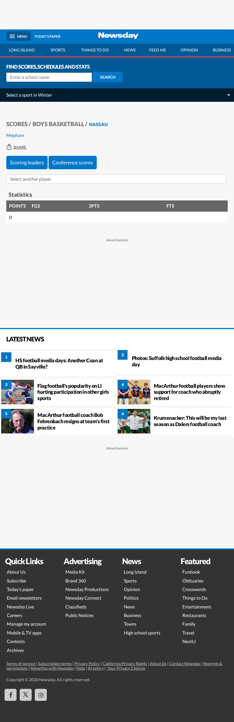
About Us (16, 571)
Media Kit (75, 571)
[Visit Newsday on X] (26, 695)
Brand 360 (75, 580)
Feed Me (157, 49)
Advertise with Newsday (52, 668)
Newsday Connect (83, 597)
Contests (16, 641)
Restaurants (194, 615)
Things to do (95, 49)
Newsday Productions (87, 589)
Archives (15, 650)
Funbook (191, 571)
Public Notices (79, 615)
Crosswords (194, 589)
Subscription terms (55, 663)
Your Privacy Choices (125, 668)
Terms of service (20, 663)
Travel (188, 632)
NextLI (189, 641)
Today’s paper (20, 589)
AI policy (96, 668)
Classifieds (75, 606)
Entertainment (196, 606)
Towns (130, 623)
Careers (14, 615)
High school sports (142, 632)
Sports (58, 49)
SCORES (17, 123)
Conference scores (72, 162)
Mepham (15, 135)
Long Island (22, 49)
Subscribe (16, 580)
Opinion (189, 49)
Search (108, 77)
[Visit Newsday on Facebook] (11, 695)
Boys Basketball (58, 123)
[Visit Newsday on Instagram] (41, 695)
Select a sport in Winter (29, 95)
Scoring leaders (27, 162)
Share (19, 147)
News (130, 49)
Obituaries (192, 580)
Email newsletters (24, 597)
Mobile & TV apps (24, 632)
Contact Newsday (185, 663)
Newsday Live (20, 606)
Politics (131, 597)
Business (132, 615)
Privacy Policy (87, 663)
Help (80, 668)
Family (188, 623)
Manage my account (26, 623)
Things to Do (194, 597)
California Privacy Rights (125, 663)
